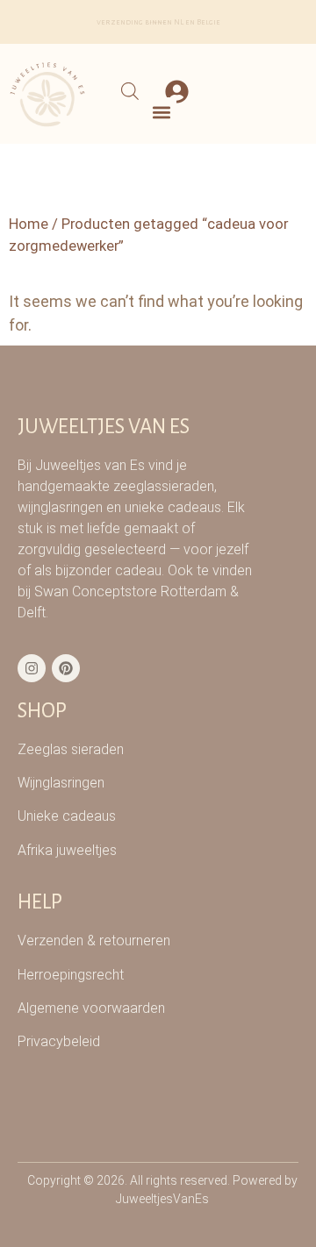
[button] (161, 111)
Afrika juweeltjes (67, 850)
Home (28, 224)
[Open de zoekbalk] (130, 90)
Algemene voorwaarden (91, 1008)
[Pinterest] (66, 668)
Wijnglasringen (61, 782)
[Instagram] (32, 668)
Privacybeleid (59, 1041)
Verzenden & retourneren (94, 940)
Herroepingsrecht (71, 974)
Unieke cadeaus (67, 816)
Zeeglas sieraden (71, 749)
